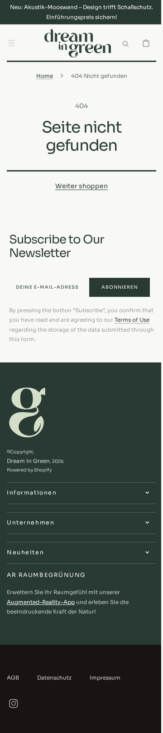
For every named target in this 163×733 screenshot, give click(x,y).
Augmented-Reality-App (41, 601)
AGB (13, 677)
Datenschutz (54, 677)
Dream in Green (28, 460)
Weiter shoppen (78, 184)
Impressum (105, 677)
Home (41, 73)
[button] (11, 42)
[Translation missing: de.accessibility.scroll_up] (144, 721)
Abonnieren (113, 285)
